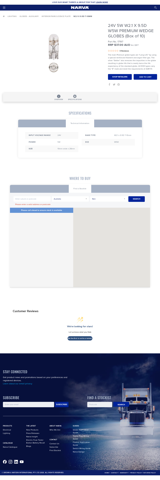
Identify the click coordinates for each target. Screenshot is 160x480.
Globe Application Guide (81, 431)
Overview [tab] (58, 99)
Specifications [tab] (75, 99)
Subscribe (54, 447)
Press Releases (32, 433)
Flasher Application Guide (81, 443)
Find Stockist (55, 450)
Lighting (12, 16)
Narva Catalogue (10, 447)
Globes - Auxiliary (29, 16)
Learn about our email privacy (17, 384)
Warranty (124, 473)
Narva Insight (32, 437)
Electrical (7, 430)
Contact (114, 473)
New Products (32, 430)
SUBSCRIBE (61, 404)
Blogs (28, 446)
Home (107, 473)
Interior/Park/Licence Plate (56, 16)
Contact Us (54, 444)
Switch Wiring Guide (82, 448)
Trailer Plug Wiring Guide (81, 437)
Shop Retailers (119, 77)
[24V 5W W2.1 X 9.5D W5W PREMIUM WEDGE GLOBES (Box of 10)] (54, 53)
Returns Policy (149, 473)
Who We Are (55, 430)
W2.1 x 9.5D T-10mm (82, 16)
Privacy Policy (136, 473)
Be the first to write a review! (80, 338)
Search (121, 405)
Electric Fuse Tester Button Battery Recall (35, 441)
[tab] (80, 123)
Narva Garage (79, 452)
